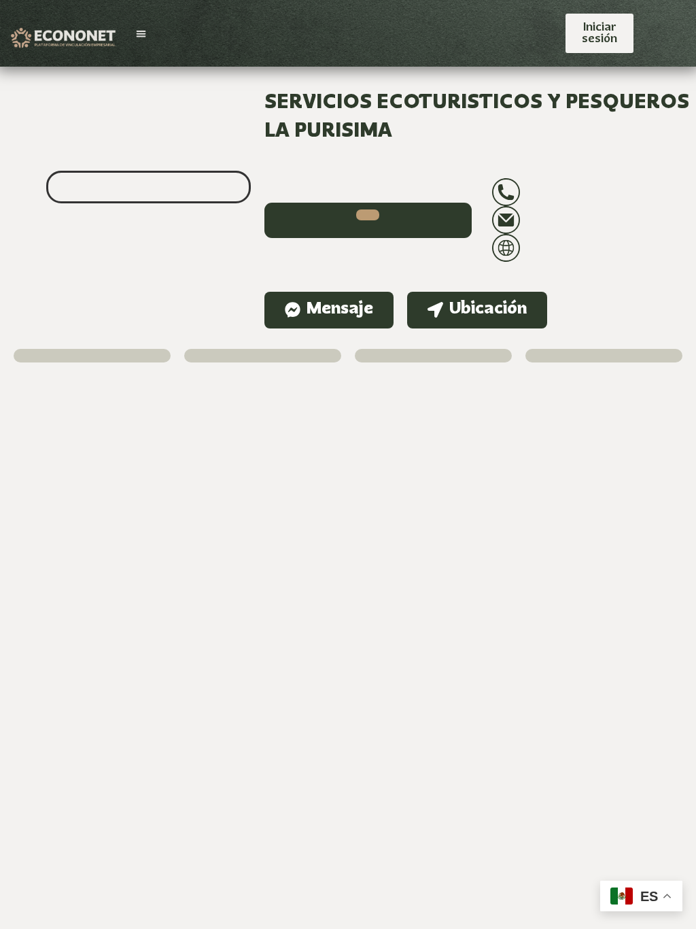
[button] (141, 33)
